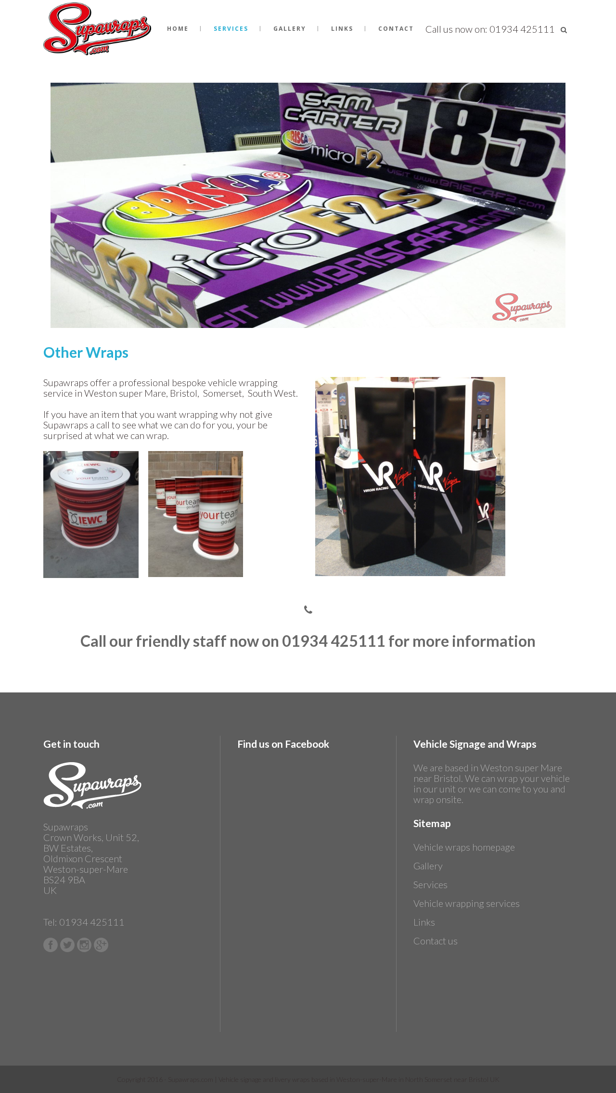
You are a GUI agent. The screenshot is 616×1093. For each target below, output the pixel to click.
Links (424, 922)
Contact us (435, 940)
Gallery (428, 865)
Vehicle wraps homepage (464, 847)
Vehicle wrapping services (466, 903)
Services (430, 884)
